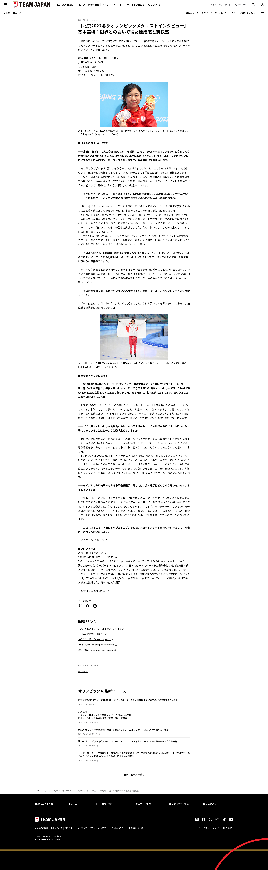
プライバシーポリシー (99, 828)
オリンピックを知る (134, 4)
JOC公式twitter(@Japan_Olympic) (96, 644)
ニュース (81, 4)
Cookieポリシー (118, 828)
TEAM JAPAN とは (44, 803)
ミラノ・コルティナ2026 (214, 13)
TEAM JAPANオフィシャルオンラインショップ (101, 628)
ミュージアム (203, 828)
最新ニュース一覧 (133, 774)
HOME (37, 790)
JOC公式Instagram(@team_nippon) (97, 649)
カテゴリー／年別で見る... (242, 13)
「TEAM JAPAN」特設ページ (92, 634)
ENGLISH (229, 828)
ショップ (216, 828)
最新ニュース (192, 13)
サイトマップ (81, 828)
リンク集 (69, 828)
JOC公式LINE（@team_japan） (94, 639)
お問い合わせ (56, 828)
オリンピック (83, 671)
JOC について (209, 803)
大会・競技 (107, 803)
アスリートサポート (112, 4)
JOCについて (154, 4)
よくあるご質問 (41, 828)
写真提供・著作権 (136, 828)
